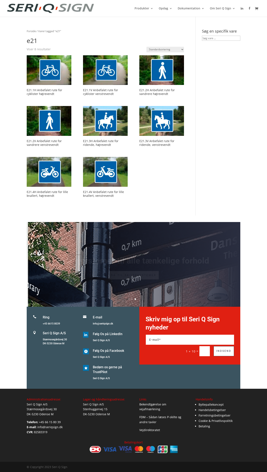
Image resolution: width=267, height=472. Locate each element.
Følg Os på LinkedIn (107, 334)
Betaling (204, 426)
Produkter (142, 8)
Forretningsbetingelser (214, 415)
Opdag (163, 8)
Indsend (223, 351)
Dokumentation (189, 8)
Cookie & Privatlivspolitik (216, 421)
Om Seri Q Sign (220, 8)
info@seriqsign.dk (103, 323)
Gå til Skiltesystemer (133, 270)
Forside (31, 31)
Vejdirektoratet (149, 430)
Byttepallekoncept (211, 404)
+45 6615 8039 (51, 323)
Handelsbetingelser (212, 410)
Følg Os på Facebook (108, 351)
